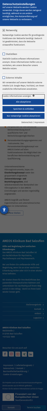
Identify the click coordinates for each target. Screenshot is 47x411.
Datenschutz (27, 122)
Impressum (39, 122)
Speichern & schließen (23, 109)
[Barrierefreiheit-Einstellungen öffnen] (4, 210)
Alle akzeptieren (23, 102)
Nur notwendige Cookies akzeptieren (23, 116)
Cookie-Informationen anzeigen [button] (17, 96)
